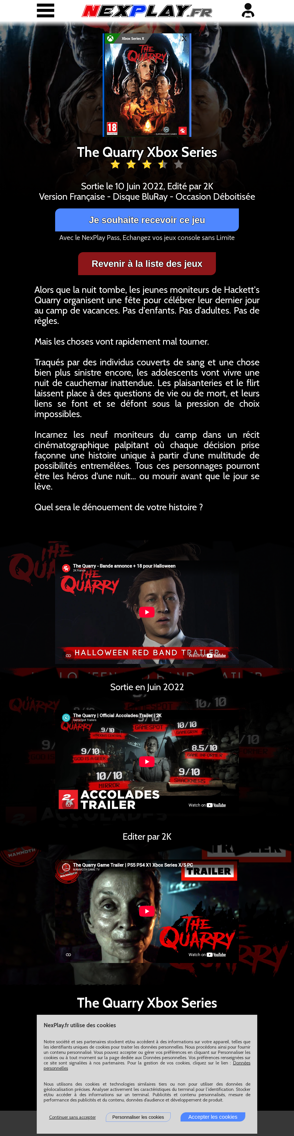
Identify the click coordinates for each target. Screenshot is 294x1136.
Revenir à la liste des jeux (147, 264)
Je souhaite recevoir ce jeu (147, 220)
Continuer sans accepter (72, 1117)
